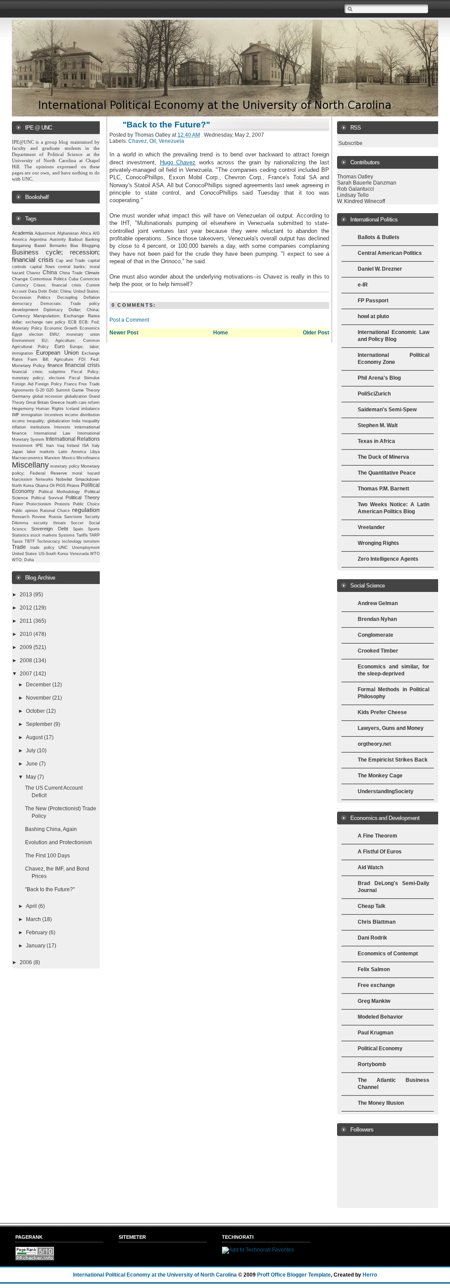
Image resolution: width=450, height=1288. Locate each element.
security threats (49, 523)
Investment (22, 445)
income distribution (82, 415)
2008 (26, 660)
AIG (96, 233)
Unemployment (86, 547)
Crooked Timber (378, 651)
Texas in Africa (376, 441)
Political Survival (47, 498)
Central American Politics (390, 253)
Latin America (72, 452)
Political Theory (82, 497)
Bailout (76, 239)
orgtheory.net (374, 744)
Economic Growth (61, 328)
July (31, 750)
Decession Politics (31, 297)
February (37, 932)
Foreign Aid (22, 384)
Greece (57, 402)
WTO (95, 553)
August (35, 737)
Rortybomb (372, 1064)
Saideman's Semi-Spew (387, 409)
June (32, 764)
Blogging (91, 245)
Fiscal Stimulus (84, 378)
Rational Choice (55, 510)
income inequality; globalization (41, 421)
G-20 (40, 390)
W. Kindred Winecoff (361, 201)
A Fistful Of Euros (380, 852)
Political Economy (380, 1048)
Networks (44, 479)
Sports (94, 529)
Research (20, 517)
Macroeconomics (27, 457)
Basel (40, 245)
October (36, 711)
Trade (19, 547)
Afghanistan (68, 233)
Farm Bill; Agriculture (50, 359)
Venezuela (79, 553)
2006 (26, 962)
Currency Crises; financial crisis (46, 285)
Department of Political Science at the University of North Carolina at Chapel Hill (56, 160)
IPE (39, 445)
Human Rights (49, 408)
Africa (85, 233)
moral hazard (86, 473)
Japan (17, 452)
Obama (41, 485)
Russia (55, 517)
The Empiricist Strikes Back (393, 760)
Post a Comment (129, 320)
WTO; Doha (23, 560)
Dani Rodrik (372, 938)
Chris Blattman (377, 922)
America (19, 239)
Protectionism (38, 504)
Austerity (58, 239)
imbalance (90, 408)
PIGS (60, 485)
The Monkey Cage (380, 776)
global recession (48, 396)
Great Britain (37, 402)
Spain (78, 529)
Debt (42, 291)
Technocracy (48, 541)
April (32, 906)
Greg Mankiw (374, 1001)
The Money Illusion (381, 1103)
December (39, 685)
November (39, 698)
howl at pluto (373, 316)
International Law (52, 433)
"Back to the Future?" (50, 889)
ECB (72, 322)
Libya (95, 452)
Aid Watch (370, 867)
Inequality (91, 421)
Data (32, 291)
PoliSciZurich (374, 394)
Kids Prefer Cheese (382, 712)
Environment (23, 340)
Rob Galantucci (355, 189)
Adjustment (45, 233)
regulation (86, 510)
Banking (92, 239)
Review (39, 517)
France (70, 384)
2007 (26, 674)
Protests (62, 504)
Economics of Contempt (388, 954)
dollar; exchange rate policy (39, 322)
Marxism (52, 458)
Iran (50, 445)
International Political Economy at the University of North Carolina (155, 1275)
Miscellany (30, 465)
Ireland (73, 445)
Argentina (38, 239)
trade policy (42, 547)
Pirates (73, 485)
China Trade (71, 273)
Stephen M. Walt (378, 425)
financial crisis (82, 365)
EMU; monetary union (75, 334)
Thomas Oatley (355, 177)
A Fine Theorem (377, 836)
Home (220, 333)
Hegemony (23, 408)
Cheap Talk (371, 906)
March (34, 919)
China (50, 272)
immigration (31, 414)
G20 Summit (57, 390)
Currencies (90, 279)
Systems (66, 535)
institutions (40, 427)
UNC (63, 547)
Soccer (77, 523)
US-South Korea (53, 553)
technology (72, 541)
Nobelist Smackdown (78, 479)
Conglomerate (375, 635)
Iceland (72, 408)
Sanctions (73, 517)
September (40, 724)
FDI (82, 359)
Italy (96, 445)
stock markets (43, 535)
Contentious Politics (48, 279)
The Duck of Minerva (383, 457)
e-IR (363, 285)
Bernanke (58, 245)
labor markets (40, 452)
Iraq (60, 445)
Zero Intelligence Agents (388, 559)
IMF (15, 414)
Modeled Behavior (380, 1017)
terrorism (91, 541)
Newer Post (123, 333)
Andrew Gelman (378, 603)
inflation (19, 427)
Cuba (73, 279)
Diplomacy (53, 310)
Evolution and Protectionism (58, 842)
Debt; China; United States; (74, 291)
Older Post (316, 333)
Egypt (17, 334)
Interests (62, 427)
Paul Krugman (375, 1033)
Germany (21, 396)
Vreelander (371, 527)
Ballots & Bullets (378, 237)
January (36, 946)
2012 (26, 608)
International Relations (73, 439)
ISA (85, 445)
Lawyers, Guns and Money (391, 728)
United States (24, 553)
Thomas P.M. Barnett (383, 489)
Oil (52, 485)
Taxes (17, 541)
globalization (76, 396)
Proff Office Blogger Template (294, 1275)
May (31, 777)
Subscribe (350, 143)
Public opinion (25, 510)
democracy (22, 303)
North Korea (23, 485)
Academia (22, 233)
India (76, 421)
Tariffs (82, 535)
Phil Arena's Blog (379, 378)
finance (55, 365)
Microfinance (88, 458)
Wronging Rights (378, 543)
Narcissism (22, 479)
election (36, 334)
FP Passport (373, 301)
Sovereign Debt (49, 528)
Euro (59, 346)
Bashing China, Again (51, 829)
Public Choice (86, 504)
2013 (26, 594)
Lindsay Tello (353, 195)
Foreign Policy (48, 384)
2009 (26, 647)
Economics (90, 328)
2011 (26, 621)
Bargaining (21, 245)
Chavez (33, 273)
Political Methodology (59, 492)
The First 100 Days (47, 856)
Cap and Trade (70, 260)
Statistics (20, 535)
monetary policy (64, 466)
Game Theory (86, 390)
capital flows (42, 267)
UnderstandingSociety (386, 791)
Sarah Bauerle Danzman (366, 183)
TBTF (30, 541)
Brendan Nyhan (377, 619)
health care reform (83, 402)
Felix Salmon (374, 969)
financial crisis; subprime (38, 372)
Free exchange (376, 985)
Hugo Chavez (178, 162)
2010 (26, 634)
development (25, 309)
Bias (74, 245)
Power (17, 504)
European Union (57, 352)
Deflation (91, 297)
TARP (94, 535)
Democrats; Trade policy (70, 303)
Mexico (68, 458)
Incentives (53, 415)
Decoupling (67, 297)
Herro (370, 1275)
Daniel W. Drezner (380, 269)
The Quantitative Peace (387, 473)
